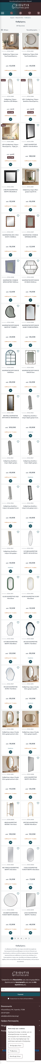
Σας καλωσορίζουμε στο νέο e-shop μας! (20, 1)
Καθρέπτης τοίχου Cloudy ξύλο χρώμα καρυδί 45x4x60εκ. (30, 688)
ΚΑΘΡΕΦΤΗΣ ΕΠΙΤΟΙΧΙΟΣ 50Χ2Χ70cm (30, 371)
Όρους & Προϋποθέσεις (26, 998)
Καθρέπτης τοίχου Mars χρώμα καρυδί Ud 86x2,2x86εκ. (30, 191)
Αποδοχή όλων (15, 1056)
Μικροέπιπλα (19, 17)
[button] (20, 1006)
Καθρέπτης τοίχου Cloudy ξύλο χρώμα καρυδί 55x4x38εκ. (30, 733)
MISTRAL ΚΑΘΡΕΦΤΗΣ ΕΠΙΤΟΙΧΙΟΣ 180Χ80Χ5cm (10, 416)
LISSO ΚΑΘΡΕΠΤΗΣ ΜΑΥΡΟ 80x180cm (30, 778)
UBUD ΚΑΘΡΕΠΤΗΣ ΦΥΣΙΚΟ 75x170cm (10, 823)
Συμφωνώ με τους (21, 998)
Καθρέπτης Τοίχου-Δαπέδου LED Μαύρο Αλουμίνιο (10, 100)
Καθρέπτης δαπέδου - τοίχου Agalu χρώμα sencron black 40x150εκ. (10, 462)
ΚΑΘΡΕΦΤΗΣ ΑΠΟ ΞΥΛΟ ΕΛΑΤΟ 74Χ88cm (11, 236)
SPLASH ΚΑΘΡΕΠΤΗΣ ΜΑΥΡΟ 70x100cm (30, 642)
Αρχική (12, 17)
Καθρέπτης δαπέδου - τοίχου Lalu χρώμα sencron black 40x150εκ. (30, 507)
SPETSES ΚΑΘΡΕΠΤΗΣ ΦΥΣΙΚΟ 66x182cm (30, 823)
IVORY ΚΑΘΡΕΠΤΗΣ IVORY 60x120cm (30, 597)
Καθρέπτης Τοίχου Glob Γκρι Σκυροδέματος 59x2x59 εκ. (30, 55)
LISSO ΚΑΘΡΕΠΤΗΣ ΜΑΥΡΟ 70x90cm (30, 914)
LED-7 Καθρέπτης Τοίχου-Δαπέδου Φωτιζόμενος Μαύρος (30, 100)
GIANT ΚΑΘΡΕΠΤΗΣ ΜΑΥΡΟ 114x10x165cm (30, 145)
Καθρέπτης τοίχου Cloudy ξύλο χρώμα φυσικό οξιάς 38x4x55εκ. (10, 733)
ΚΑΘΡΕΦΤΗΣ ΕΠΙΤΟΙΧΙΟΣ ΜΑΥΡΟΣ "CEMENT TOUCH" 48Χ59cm (10, 326)
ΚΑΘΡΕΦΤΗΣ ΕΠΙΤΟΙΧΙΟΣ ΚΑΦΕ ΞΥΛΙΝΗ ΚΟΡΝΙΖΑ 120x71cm (30, 326)
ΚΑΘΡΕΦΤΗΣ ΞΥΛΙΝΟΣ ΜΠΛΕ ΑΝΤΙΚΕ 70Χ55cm (10, 281)
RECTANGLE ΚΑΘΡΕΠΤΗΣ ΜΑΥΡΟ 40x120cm (10, 868)
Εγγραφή (20, 994)
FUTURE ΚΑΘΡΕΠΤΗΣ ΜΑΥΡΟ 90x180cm (10, 642)
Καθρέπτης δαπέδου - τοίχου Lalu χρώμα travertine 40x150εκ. (11, 552)
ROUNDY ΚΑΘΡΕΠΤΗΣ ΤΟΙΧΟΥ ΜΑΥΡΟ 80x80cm (10, 914)
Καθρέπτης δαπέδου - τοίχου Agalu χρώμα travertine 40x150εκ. (30, 462)
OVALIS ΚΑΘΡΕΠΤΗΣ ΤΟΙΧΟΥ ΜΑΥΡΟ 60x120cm (30, 868)
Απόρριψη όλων (15, 1045)
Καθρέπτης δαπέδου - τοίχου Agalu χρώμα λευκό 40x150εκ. (30, 417)
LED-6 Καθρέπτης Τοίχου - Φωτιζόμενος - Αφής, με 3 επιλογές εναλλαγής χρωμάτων (10, 145)
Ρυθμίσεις (13, 1051)
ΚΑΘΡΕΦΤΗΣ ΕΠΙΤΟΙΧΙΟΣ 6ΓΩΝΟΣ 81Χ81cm (30, 281)
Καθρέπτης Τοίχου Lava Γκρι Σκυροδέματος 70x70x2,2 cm (10, 55)
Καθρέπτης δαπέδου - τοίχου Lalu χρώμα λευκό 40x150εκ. (10, 507)
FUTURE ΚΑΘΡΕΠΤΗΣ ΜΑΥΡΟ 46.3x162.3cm (30, 552)
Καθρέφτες (28, 17)
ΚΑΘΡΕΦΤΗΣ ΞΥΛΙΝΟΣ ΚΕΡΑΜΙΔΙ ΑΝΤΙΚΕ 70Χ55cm (30, 236)
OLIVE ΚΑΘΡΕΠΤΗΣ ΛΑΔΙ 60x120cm (10, 597)
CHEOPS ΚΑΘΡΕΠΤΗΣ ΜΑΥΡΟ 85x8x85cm (11, 190)
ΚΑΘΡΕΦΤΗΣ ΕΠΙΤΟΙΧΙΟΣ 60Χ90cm (10, 371)
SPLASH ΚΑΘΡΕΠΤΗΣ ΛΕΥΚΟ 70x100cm (10, 688)
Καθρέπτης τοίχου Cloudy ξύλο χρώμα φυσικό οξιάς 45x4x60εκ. (10, 778)
